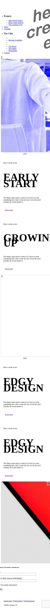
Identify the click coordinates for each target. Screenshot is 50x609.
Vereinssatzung (29, 601)
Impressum (8, 601)
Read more (9, 210)
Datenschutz (17, 601)
